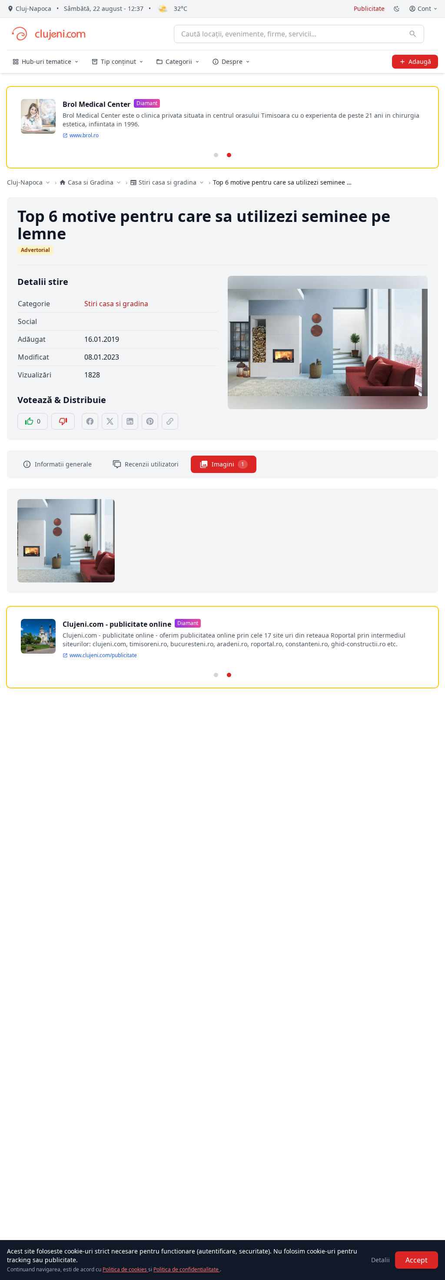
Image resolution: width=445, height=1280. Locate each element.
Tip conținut (118, 61)
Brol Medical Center (96, 104)
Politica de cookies (125, 1269)
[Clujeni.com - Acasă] (48, 34)
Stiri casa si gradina (116, 303)
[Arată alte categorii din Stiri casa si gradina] (201, 182)
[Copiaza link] (170, 421)
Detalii (380, 1260)
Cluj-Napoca (25, 182)
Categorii (179, 61)
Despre (232, 61)
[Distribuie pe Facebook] (90, 421)
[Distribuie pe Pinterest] (150, 421)
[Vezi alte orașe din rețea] (47, 182)
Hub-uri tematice (46, 61)
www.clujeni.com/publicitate (103, 655)
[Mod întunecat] (397, 8)
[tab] (216, 155)
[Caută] (413, 34)
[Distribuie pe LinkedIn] (130, 421)
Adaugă (419, 61)
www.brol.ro (84, 135)
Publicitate (369, 8)
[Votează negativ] (63, 421)
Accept (416, 1260)
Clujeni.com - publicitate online (117, 624)
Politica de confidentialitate (186, 1269)
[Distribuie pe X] (110, 421)
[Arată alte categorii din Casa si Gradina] (118, 182)
